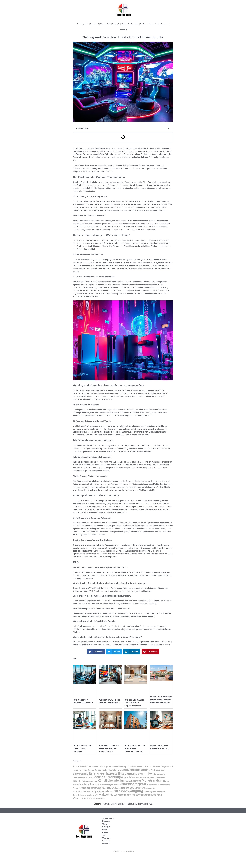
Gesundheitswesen (157, 777)
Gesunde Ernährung (106, 777)
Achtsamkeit (80, 766)
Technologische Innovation (154, 792)
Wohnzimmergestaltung (82, 798)
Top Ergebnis (83, 24)
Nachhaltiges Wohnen (111, 785)
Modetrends (151, 780)
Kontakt (123, 30)
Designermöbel (167, 767)
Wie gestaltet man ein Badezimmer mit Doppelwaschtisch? (134, 703)
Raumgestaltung (113, 787)
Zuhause (164, 24)
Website (105, 844)
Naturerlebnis (152, 785)
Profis (142, 24)
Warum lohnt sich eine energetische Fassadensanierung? (135, 748)
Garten (105, 824)
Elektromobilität (80, 774)
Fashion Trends (86, 777)
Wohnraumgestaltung (149, 794)
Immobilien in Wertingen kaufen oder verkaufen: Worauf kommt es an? (161, 700)
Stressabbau (105, 791)
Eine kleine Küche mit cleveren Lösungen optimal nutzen (109, 748)
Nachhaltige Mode (90, 784)
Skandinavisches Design (85, 791)
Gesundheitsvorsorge (141, 777)
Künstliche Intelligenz (113, 780)
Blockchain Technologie (136, 767)
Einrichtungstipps (158, 770)
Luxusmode (134, 780)
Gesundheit (105, 24)
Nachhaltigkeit (133, 784)
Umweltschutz (104, 794)
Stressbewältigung (128, 791)
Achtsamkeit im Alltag (97, 767)
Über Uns (106, 838)
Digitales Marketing (80, 770)
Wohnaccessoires (124, 794)
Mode (123, 24)
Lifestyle (116, 24)
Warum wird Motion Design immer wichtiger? (82, 748)
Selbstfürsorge (135, 787)
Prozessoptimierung (90, 788)
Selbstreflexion (150, 788)
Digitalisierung (116, 770)
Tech (157, 24)
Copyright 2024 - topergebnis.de (123, 851)
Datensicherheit (153, 767)
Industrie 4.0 (79, 781)
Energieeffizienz (103, 773)
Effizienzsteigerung (136, 769)
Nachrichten (133, 24)
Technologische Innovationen (83, 795)
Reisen (150, 24)
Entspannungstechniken (136, 773)
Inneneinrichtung (91, 781)
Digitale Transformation (98, 770)
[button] (169, 128)
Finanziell (94, 24)
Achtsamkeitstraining (116, 767)
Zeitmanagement (98, 798)
